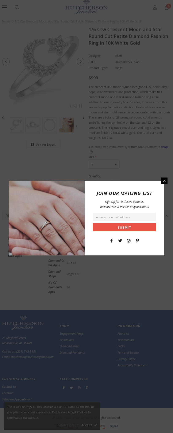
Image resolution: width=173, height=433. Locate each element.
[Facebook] (111, 240)
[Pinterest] (137, 240)
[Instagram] (129, 240)
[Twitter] (120, 240)
